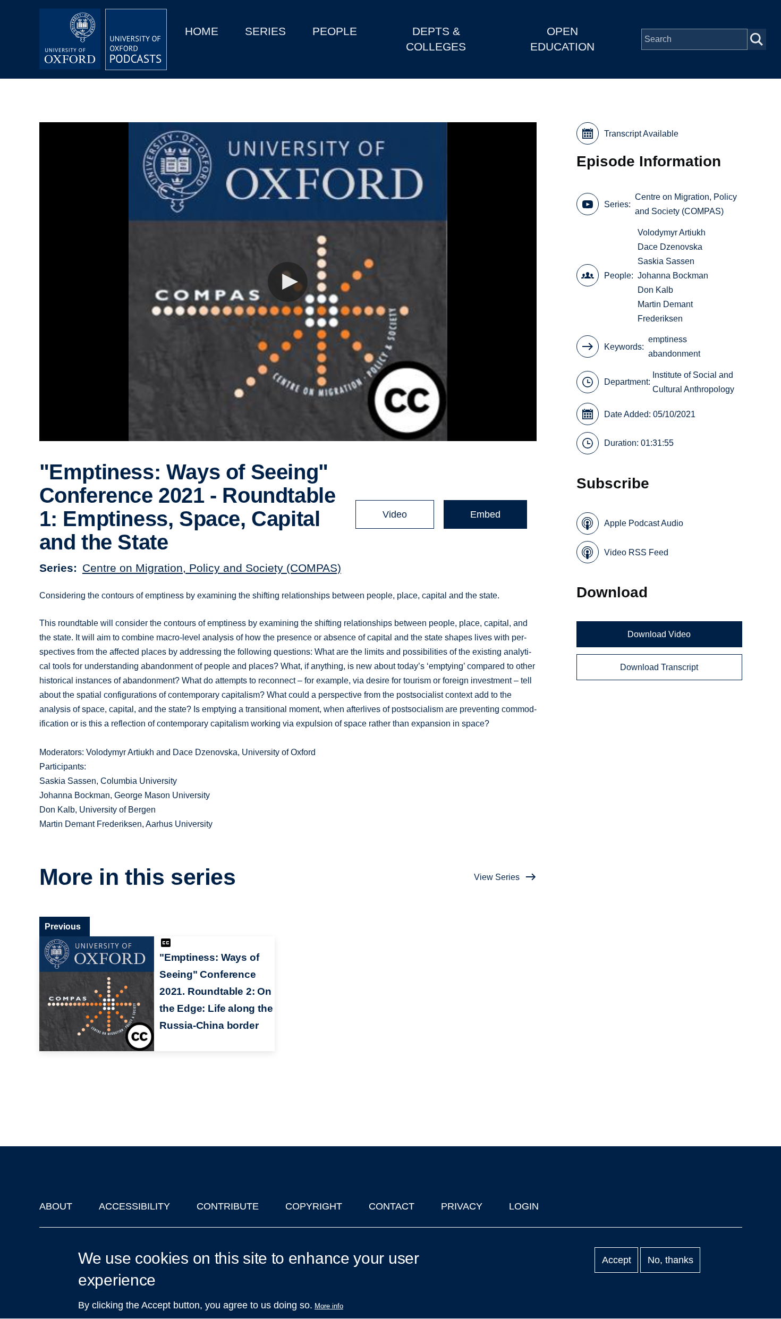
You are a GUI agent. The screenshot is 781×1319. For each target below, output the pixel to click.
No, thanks (670, 1260)
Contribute (228, 1206)
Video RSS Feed (636, 552)
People (334, 31)
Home (201, 31)
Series (265, 31)
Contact (391, 1206)
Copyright (313, 1206)
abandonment (674, 353)
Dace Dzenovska (670, 246)
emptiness (667, 339)
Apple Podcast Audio (643, 523)
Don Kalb (655, 289)
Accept (616, 1260)
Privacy (461, 1206)
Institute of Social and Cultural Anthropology (693, 382)
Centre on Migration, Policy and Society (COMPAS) (211, 568)
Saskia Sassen (666, 261)
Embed (485, 514)
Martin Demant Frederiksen (665, 311)
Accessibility (134, 1206)
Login (524, 1206)
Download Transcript (659, 667)
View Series (497, 877)
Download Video (659, 634)
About (55, 1206)
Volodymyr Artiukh (672, 232)
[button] (288, 282)
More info (329, 1306)
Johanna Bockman (673, 275)
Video (395, 514)
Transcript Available (641, 133)
